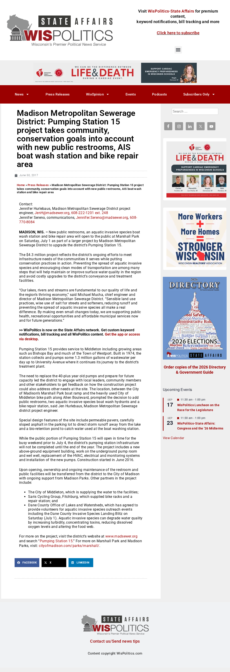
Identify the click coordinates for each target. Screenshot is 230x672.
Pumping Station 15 (56, 541)
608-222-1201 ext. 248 (89, 213)
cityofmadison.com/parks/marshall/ (69, 546)
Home (21, 185)
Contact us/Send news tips (115, 641)
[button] (178, 50)
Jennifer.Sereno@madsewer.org (102, 217)
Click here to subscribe (178, 32)
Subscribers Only (196, 94)
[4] (115, 73)
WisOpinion (95, 94)
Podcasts (159, 94)
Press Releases (58, 94)
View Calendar (173, 438)
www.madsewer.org (121, 536)
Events (131, 94)
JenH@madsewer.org (52, 213)
